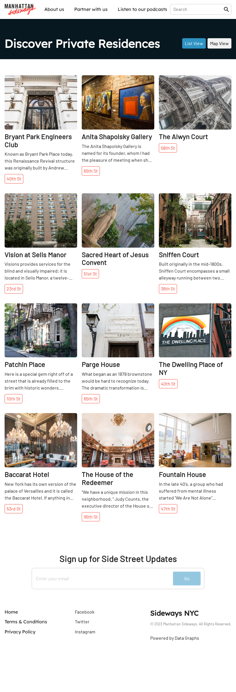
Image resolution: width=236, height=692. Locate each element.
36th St (168, 288)
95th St (91, 516)
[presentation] (198, 9)
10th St (13, 398)
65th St (91, 171)
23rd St (14, 288)
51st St (90, 273)
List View (194, 43)
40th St (14, 178)
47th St (168, 508)
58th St (168, 148)
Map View (219, 43)
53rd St (14, 508)
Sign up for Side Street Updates (118, 559)
